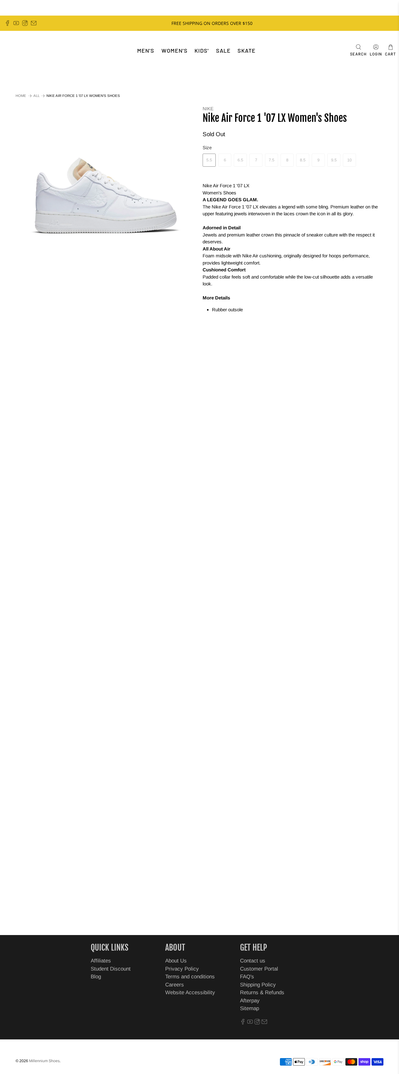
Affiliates (101, 961)
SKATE (247, 50)
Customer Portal (259, 969)
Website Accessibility (190, 992)
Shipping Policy (258, 985)
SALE (223, 50)
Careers (174, 985)
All (36, 96)
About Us (176, 961)
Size (207, 147)
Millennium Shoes (44, 1061)
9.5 (334, 160)
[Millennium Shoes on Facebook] (7, 23)
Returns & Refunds (262, 992)
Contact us (252, 961)
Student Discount (111, 969)
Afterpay (250, 1001)
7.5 (271, 160)
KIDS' (202, 50)
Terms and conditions (190, 977)
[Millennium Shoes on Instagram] (25, 23)
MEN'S (145, 50)
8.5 (302, 160)
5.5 (209, 160)
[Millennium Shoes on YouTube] (16, 23)
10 (349, 160)
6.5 (240, 160)
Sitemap (249, 1008)
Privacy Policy (182, 969)
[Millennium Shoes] (24, 51)
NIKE (208, 108)
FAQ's (247, 977)
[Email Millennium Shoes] (33, 23)
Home (21, 96)
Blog (96, 977)
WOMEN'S (174, 50)
